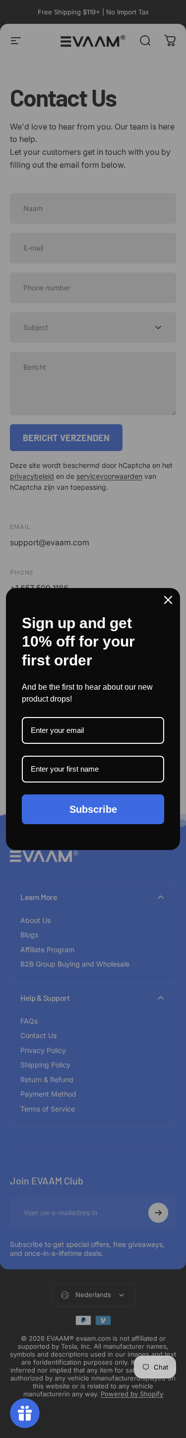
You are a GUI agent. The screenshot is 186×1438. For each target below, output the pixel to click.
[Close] (168, 600)
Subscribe (93, 809)
